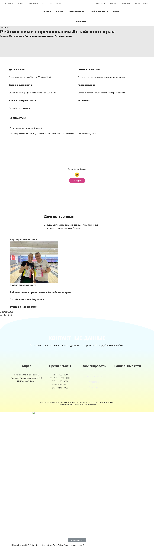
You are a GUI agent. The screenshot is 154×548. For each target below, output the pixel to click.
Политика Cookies (89, 404)
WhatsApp (126, 3)
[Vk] (128, 379)
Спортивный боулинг (36, 3)
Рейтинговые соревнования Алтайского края (40, 292)
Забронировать (99, 11)
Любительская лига (23, 285)
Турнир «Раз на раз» (23, 306)
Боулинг (60, 11)
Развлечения (76, 11)
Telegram (114, 3)
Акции (20, 3)
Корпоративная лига (24, 239)
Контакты (80, 21)
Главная (46, 11)
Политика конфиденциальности (69, 404)
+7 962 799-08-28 (141, 3)
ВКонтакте (100, 3)
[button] (77, 540)
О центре (9, 3)
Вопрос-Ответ (56, 3)
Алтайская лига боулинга (27, 299)
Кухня (116, 11)
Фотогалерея (16, 36)
